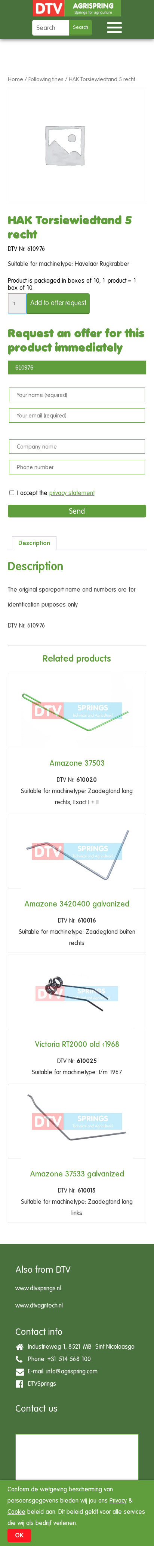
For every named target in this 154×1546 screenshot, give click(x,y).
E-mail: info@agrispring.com (61, 1371)
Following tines (46, 79)
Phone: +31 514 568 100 (57, 1359)
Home (15, 79)
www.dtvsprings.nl (38, 1288)
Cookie (16, 1511)
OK (19, 1535)
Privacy (118, 1500)
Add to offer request (58, 303)
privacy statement (72, 492)
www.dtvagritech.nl (39, 1305)
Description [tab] (34, 543)
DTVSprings (40, 1383)
